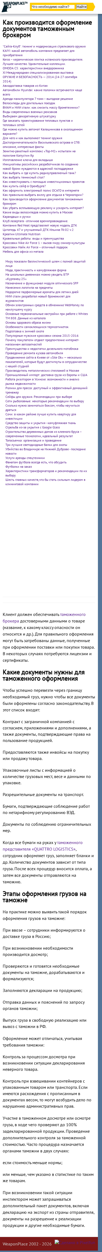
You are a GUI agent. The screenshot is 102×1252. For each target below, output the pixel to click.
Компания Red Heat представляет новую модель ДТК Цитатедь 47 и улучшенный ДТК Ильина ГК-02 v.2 (40, 227)
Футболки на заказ (18, 466)
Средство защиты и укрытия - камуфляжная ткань (40, 423)
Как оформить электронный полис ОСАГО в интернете (41, 190)
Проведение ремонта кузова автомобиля (34, 353)
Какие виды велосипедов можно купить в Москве (38, 212)
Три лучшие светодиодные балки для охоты (36, 445)
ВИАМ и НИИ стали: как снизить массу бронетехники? (41, 107)
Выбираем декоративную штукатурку (29, 116)
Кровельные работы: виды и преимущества (33, 238)
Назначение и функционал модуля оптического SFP (41, 283)
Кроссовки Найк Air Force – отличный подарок (35, 247)
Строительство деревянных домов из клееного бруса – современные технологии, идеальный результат (43, 434)
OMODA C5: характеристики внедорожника (33, 68)
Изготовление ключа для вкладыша (28, 160)
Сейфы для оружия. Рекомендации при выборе (38, 397)
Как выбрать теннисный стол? (24, 177)
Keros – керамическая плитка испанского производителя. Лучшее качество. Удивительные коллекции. (43, 61)
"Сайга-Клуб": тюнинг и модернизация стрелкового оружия (44, 46)
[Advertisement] (51, 543)
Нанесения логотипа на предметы (29, 287)
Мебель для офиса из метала (23, 251)
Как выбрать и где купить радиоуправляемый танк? (39, 173)
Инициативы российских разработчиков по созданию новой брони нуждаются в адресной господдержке (40, 166)
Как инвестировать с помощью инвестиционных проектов (44, 182)
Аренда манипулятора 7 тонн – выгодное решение (38, 99)
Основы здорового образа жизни (28, 322)
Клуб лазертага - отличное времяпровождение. (35, 221)
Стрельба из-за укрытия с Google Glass (32, 427)
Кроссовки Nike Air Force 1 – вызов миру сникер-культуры (44, 243)
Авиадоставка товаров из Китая (25, 86)
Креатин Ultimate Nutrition (22, 234)
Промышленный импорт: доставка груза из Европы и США (46, 375)
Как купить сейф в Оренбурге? (24, 186)
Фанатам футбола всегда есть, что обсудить (36, 462)
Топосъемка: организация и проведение (33, 440)
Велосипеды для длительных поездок (29, 103)
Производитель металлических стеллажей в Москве (42, 370)
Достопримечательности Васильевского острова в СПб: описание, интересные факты (41, 144)
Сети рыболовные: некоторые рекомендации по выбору (44, 401)
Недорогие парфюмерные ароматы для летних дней (42, 292)
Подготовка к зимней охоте (24, 331)
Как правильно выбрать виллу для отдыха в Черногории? (43, 195)
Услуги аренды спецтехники (25, 458)
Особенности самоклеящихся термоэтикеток (37, 327)
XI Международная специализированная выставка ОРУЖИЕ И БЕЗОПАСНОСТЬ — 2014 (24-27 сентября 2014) (40, 76)
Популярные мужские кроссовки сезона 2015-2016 (42, 335)
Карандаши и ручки (17, 216)
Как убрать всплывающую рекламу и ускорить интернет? (43, 208)
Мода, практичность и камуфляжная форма (35, 270)
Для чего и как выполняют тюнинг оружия (32, 138)
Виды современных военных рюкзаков (30, 112)
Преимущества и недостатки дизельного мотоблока (41, 349)
